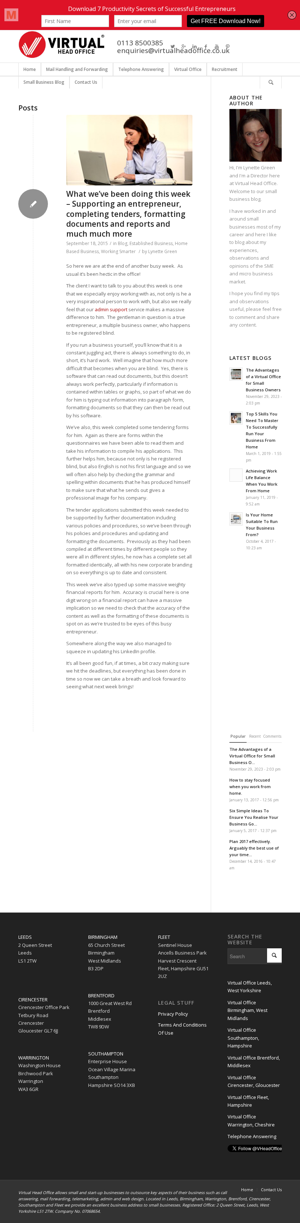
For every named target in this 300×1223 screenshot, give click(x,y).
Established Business (151, 243)
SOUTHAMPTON (105, 1053)
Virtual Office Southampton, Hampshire (243, 1038)
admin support (111, 309)
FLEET (164, 937)
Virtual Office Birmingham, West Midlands (247, 1010)
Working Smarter (118, 251)
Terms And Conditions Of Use (182, 1028)
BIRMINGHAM (102, 937)
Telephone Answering (252, 1136)
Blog (122, 243)
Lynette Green (162, 251)
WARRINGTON (33, 1057)
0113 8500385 (140, 43)
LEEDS (25, 937)
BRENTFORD (101, 995)
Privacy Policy (173, 1014)
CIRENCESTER (33, 999)
